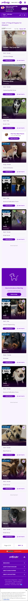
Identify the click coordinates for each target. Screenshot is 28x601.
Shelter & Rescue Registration (11, 579)
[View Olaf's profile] (14, 309)
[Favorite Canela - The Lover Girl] (23, 33)
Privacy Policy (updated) (10, 583)
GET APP (24, 8)
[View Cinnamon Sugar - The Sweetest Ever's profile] (14, 74)
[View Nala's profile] (14, 435)
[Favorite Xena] (23, 212)
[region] (14, 594)
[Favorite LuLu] (23, 335)
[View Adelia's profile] (14, 152)
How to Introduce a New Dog (14, 288)
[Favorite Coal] (23, 178)
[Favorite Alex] (23, 101)
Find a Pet (14, 2)
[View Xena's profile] (14, 219)
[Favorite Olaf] (23, 301)
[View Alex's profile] (14, 108)
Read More (14, 294)
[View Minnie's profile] (14, 517)
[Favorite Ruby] (23, 461)
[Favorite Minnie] (23, 509)
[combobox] (22, 28)
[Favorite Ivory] (23, 369)
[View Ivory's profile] (14, 376)
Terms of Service (8, 581)
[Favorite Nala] (23, 427)
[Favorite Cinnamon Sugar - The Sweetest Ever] (23, 67)
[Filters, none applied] (24, 15)
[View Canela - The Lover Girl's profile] (14, 40)
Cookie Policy (7, 584)
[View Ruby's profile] (14, 469)
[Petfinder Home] (6, 2)
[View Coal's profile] (14, 186)
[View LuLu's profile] (14, 342)
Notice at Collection (17, 581)
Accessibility (18, 583)
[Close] (26, 590)
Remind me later (9, 11)
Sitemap (20, 579)
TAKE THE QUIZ (14, 138)
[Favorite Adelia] (23, 144)
